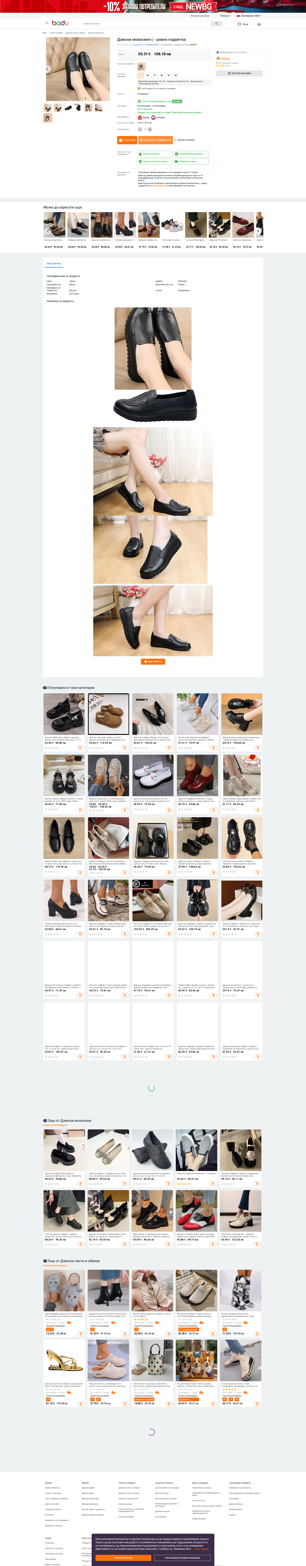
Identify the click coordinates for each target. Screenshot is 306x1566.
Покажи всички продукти (55, 1371)
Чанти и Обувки (56, 33)
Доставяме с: (123, 117)
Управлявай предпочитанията (182, 1558)
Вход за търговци (200, 15)
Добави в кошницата (155, 140)
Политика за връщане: (123, 173)
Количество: (123, 129)
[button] (46, 22)
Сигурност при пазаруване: (124, 153)
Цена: (121, 54)
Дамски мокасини (95, 33)
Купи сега (127, 140)
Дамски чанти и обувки (75, 33)
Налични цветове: (126, 64)
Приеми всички (123, 1558)
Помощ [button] (224, 15)
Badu (45, 33)
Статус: (120, 94)
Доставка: (122, 106)
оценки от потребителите (145, 44)
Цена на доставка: (126, 123)
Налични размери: (121, 75)
